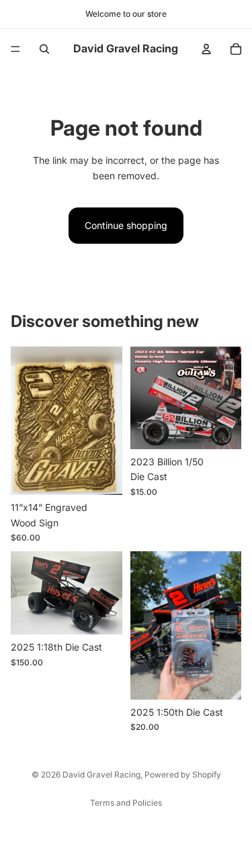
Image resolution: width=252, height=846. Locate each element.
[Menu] (15, 49)
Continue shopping (126, 225)
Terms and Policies (126, 803)
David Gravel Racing (101, 774)
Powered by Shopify (182, 774)
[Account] (206, 49)
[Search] (44, 49)
